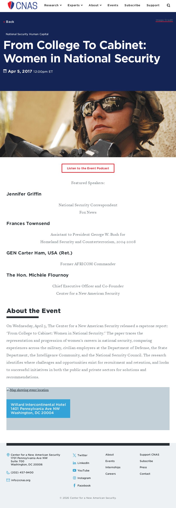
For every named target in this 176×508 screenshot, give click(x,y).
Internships (112, 467)
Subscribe (146, 461)
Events (110, 461)
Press (143, 467)
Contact (145, 473)
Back (9, 21)
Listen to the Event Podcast (88, 168)
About (109, 454)
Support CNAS (149, 454)
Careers (110, 473)
